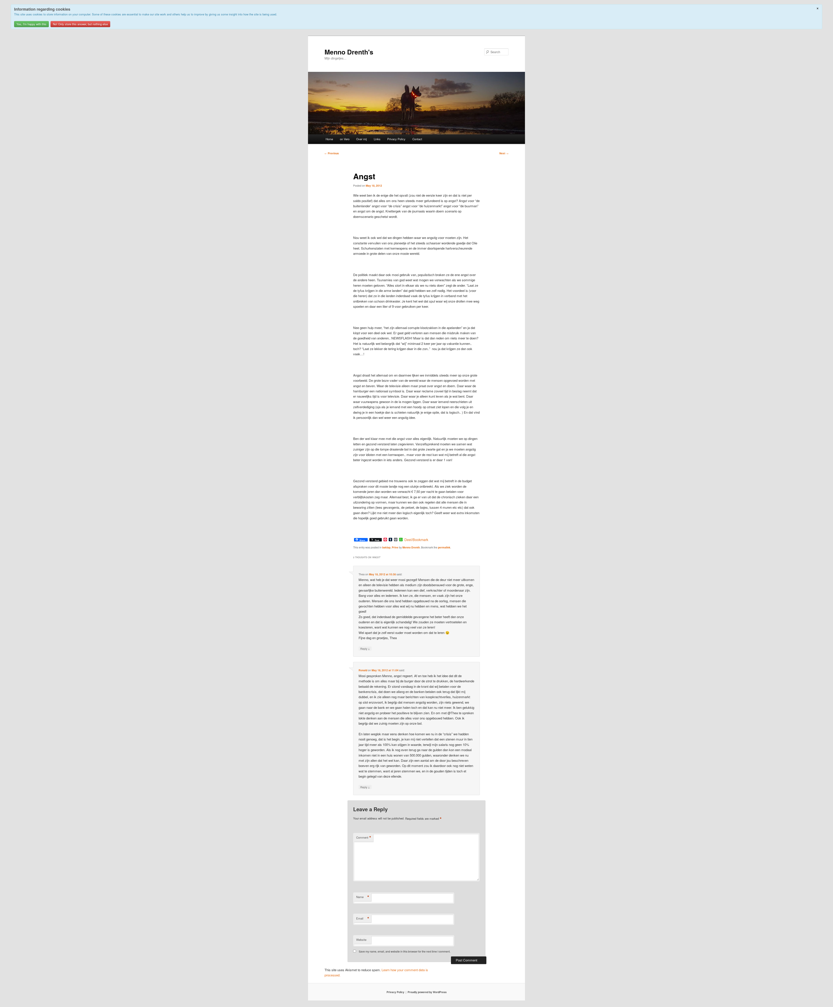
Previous (332, 153)
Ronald (363, 670)
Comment (363, 837)
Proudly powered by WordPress (427, 992)
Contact (417, 139)
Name (362, 896)
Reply (365, 648)
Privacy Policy (396, 139)
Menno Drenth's (349, 51)
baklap (386, 547)
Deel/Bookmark (416, 539)
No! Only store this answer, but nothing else (80, 24)
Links (377, 139)
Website (361, 940)
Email (362, 918)
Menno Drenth (411, 547)
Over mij (361, 139)
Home (329, 139)
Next (503, 153)
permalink (444, 547)
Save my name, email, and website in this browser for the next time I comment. (404, 951)
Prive (395, 547)
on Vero (344, 139)
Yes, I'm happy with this (31, 24)
